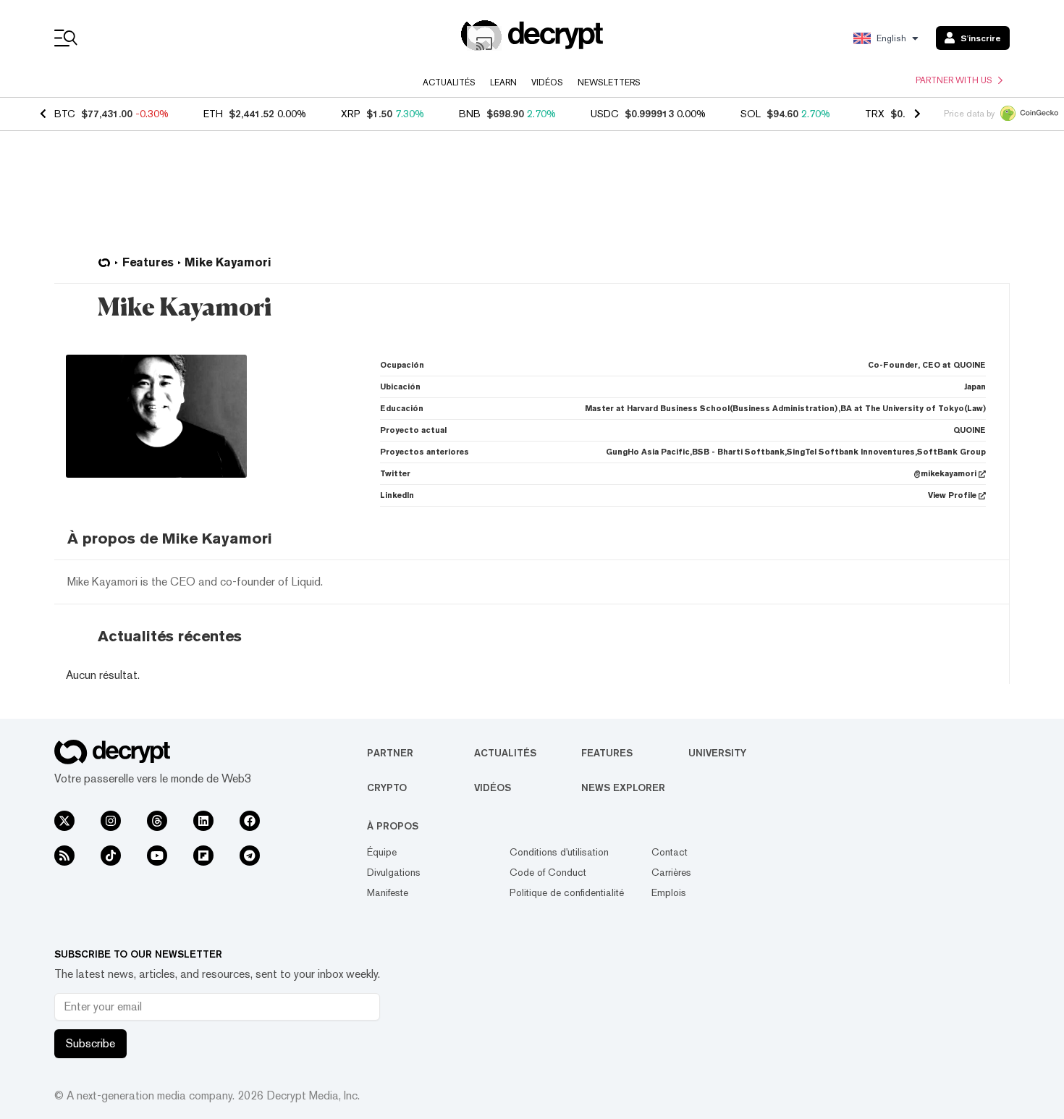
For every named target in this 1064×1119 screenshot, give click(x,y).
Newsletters (609, 82)
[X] (64, 821)
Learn (503, 82)
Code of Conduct (548, 872)
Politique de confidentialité (567, 892)
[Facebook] (250, 821)
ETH (213, 113)
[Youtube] (157, 855)
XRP (350, 113)
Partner (390, 753)
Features (607, 753)
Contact (669, 852)
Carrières (671, 872)
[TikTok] (111, 855)
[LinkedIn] (203, 821)
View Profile (952, 495)
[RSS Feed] (64, 855)
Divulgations (394, 872)
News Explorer (623, 787)
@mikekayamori (944, 473)
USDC (605, 113)
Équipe (382, 852)
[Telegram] (250, 855)
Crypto (387, 787)
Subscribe (90, 1043)
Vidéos (547, 82)
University (717, 753)
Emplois (668, 892)
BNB (470, 113)
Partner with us (954, 80)
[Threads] (157, 821)
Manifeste (387, 892)
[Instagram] (111, 821)
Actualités (449, 82)
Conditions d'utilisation (559, 852)
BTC (64, 113)
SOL (750, 113)
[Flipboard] (203, 855)
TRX (874, 113)
